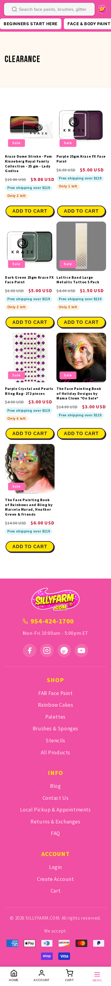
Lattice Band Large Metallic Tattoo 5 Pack (77, 280)
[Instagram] (47, 650)
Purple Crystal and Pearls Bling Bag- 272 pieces (29, 391)
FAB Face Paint (55, 693)
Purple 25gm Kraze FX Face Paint (81, 158)
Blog (55, 786)
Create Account (55, 879)
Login (55, 867)
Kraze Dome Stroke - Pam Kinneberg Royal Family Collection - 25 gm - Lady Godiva (28, 163)
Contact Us (56, 798)
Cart (55, 890)
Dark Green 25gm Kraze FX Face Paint (29, 280)
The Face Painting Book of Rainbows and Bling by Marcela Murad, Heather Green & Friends (28, 507)
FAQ (55, 833)
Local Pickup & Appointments (55, 809)
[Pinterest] (64, 650)
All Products (55, 752)
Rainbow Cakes (55, 704)
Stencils (55, 740)
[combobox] (49, 9)
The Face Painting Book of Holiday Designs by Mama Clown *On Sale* (78, 393)
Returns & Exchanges (55, 821)
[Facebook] (29, 650)
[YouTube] (81, 650)
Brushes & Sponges (55, 728)
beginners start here (31, 23)
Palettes (55, 716)
